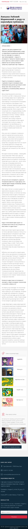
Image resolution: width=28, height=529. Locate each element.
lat (23, 1)
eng (25, 1)
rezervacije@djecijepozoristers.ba (11, 474)
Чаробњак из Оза (19, 379)
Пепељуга (19, 369)
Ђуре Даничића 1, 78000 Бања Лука (12, 466)
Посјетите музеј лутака (12, 447)
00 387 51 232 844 (8, 470)
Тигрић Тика (19, 389)
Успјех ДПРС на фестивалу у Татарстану (12, 495)
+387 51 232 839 (14, 1)
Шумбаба (19, 359)
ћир (20, 1)
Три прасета (19, 400)
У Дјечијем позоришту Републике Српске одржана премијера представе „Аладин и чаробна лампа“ (12, 484)
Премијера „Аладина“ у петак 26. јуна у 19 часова (12, 490)
